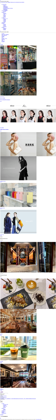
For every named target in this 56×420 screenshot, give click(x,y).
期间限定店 (3, 39)
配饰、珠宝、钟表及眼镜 (5, 34)
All (0, 397)
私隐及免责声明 (4, 413)
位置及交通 (17, 2)
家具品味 (15, 398)
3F (3, 397)
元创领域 (4, 19)
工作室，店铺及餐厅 (8, 2)
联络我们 (3, 412)
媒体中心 (3, 408)
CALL (1, 241)
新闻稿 (4, 409)
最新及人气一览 (5, 18)
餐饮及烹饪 (31, 398)
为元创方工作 (3, 411)
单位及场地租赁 (5, 7)
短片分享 (4, 407)
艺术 (2, 37)
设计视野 (4, 20)
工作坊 (4, 14)
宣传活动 (4, 15)
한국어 (5, 1)
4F (4, 397)
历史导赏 (4, 25)
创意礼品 (18, 398)
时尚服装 (3, 33)
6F (5, 397)
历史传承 (20, 2)
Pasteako (2, 389)
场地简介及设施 (5, 6)
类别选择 (1, 391)
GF (1, 397)
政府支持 (4, 405)
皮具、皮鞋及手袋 (4, 35)
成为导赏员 (4, 26)
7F (6, 397)
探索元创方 (4, 28)
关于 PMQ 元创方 (2, 2)
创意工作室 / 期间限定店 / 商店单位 (8, 8)
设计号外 (14, 2)
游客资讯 (23, 2)
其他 (29, 398)
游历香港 (4, 29)
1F (2, 397)
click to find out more (38, 419)
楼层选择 (1, 392)
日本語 (7, 1)
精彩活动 (12, 2)
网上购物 (4, 11)
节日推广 (4, 16)
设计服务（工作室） (4, 38)
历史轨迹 (4, 24)
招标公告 (3, 410)
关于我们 (3, 403)
